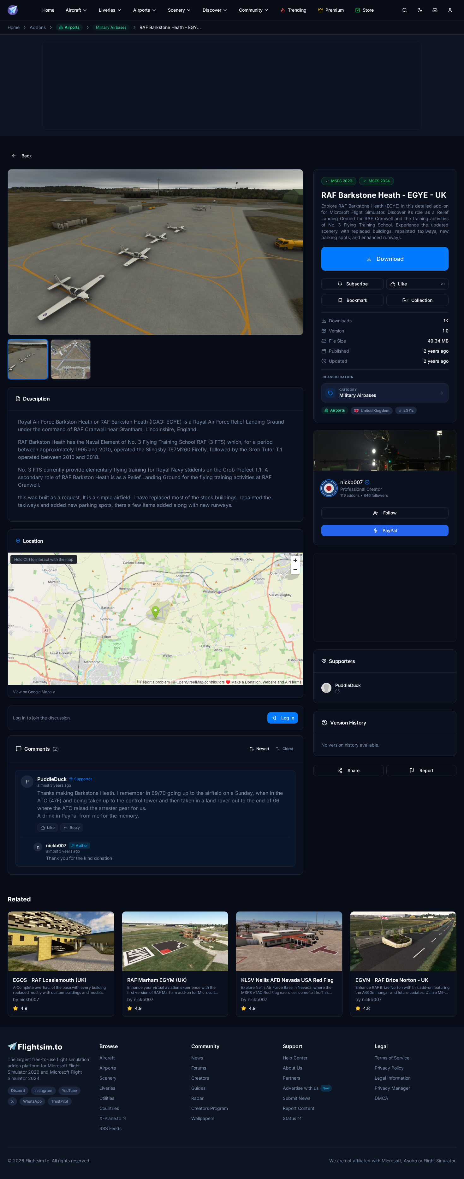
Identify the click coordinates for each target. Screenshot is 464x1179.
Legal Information (393, 1078)
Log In (287, 717)
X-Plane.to (110, 1118)
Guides (198, 1088)
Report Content (298, 1108)
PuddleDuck (52, 779)
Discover (212, 10)
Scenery (176, 10)
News (197, 1057)
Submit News (296, 1098)
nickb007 (56, 845)
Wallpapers (202, 1118)
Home (48, 10)
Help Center (295, 1057)
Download (390, 258)
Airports (141, 10)
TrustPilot (59, 1101)
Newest (262, 748)
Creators (200, 1078)
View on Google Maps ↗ (34, 691)
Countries (109, 1108)
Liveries (107, 10)
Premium (334, 10)
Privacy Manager (392, 1088)
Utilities (106, 1098)
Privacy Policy (389, 1067)
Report (426, 770)
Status (289, 1118)
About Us (292, 1067)
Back (26, 155)
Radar (197, 1098)
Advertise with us (306, 1088)
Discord (18, 1090)
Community (251, 10)
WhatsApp (32, 1101)
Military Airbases (111, 27)
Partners (291, 1078)
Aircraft (73, 10)
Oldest (288, 748)
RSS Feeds (110, 1128)
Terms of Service (392, 1057)
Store (368, 10)
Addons (38, 27)
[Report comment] (89, 827)
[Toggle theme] (419, 10)
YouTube (69, 1090)
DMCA (381, 1098)
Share (354, 770)
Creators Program (209, 1108)
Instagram (43, 1090)
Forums (198, 1067)
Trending (297, 10)
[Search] (404, 10)
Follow (390, 512)
